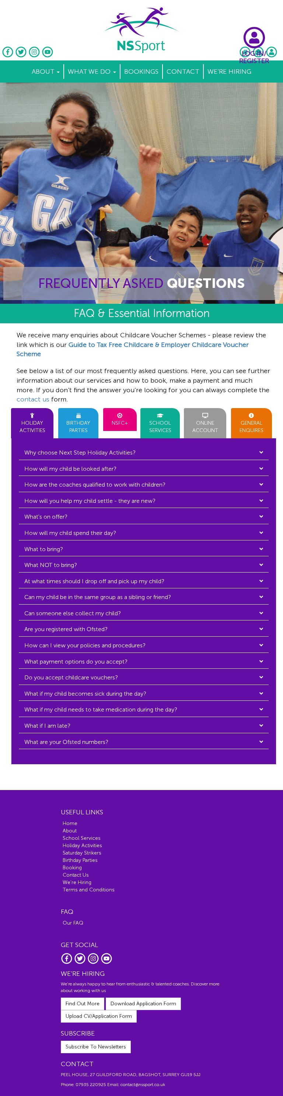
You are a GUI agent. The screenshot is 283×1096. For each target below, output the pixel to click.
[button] (144, 453)
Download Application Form (143, 1004)
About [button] (44, 71)
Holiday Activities (82, 845)
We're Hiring (229, 71)
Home (70, 823)
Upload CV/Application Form (99, 1016)
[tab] (144, 453)
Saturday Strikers (82, 853)
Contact (183, 71)
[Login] (271, 55)
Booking (72, 867)
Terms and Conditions (89, 890)
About (70, 831)
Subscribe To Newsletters (96, 1047)
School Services (82, 838)
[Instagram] (35, 55)
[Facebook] (8, 55)
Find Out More (82, 1004)
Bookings (141, 71)
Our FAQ (73, 923)
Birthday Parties (80, 860)
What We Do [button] (90, 71)
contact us (33, 399)
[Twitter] (21, 55)
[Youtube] (47, 55)
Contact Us (76, 875)
